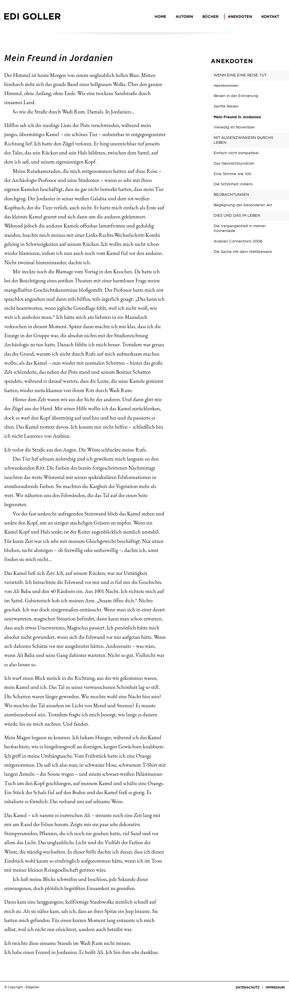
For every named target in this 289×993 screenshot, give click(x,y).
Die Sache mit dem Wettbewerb (243, 252)
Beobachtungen (231, 194)
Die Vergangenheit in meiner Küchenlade (240, 228)
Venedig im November (234, 127)
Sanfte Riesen (226, 106)
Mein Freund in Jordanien (237, 117)
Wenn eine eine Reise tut (240, 75)
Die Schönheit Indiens (233, 184)
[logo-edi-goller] (32, 16)
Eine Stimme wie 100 (232, 174)
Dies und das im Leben (237, 215)
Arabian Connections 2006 (238, 241)
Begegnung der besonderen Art (243, 205)
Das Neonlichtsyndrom (234, 163)
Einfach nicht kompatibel (236, 153)
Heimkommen (226, 85)
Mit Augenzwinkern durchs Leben (243, 140)
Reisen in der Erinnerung (236, 96)
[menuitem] (161, 16)
